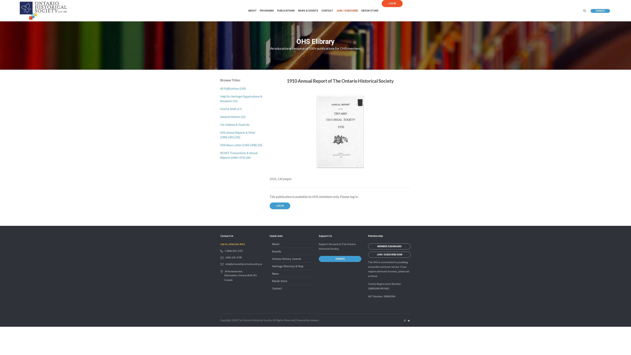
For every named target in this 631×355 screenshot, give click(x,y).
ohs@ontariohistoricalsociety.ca (243, 264)
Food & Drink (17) (231, 109)
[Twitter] (408, 320)
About (275, 244)
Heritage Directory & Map (287, 266)
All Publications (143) (233, 88)
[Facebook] (405, 320)
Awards (276, 251)
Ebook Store (279, 281)
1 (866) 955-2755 (234, 250)
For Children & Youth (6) (234, 125)
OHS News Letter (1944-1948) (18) (241, 145)
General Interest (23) (232, 117)
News (275, 273)
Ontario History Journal (286, 259)
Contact (277, 288)
